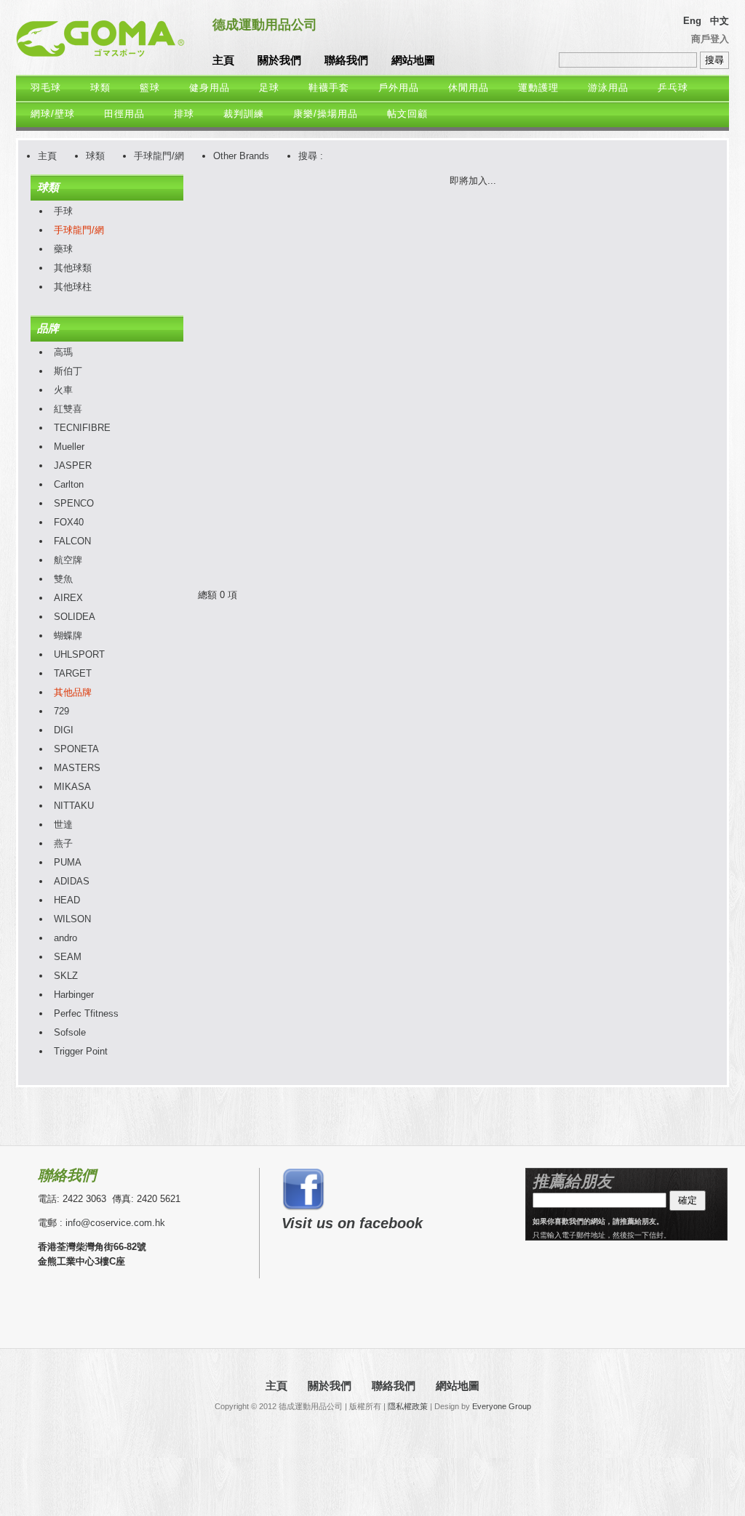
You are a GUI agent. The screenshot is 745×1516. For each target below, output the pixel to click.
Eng (692, 20)
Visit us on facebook (352, 1223)
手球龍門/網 (159, 155)
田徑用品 (124, 113)
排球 (184, 113)
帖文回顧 (407, 113)
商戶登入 (710, 38)
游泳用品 (608, 87)
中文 (719, 20)
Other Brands (241, 155)
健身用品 (209, 87)
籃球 (150, 87)
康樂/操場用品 (325, 113)
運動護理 (538, 87)
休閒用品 (468, 87)
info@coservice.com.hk (115, 1222)
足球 (269, 87)
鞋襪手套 (328, 87)
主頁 (223, 60)
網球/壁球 (53, 113)
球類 (100, 87)
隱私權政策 (408, 1406)
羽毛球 (46, 87)
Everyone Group (501, 1406)
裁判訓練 (243, 113)
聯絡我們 (346, 60)
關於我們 (279, 60)
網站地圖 (413, 60)
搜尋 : (310, 155)
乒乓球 (673, 87)
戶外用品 (398, 87)
